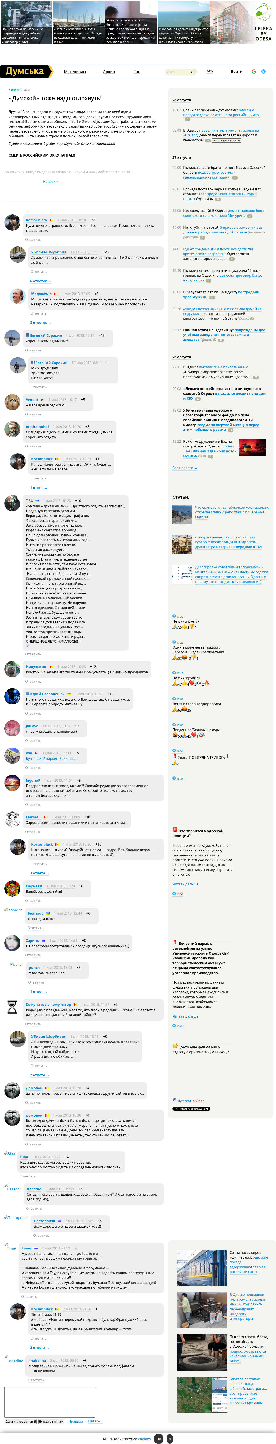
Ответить (33, 239)
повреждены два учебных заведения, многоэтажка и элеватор (224, 334)
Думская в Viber (191, 1101)
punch (34, 967)
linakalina (37, 1360)
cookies (144, 1438)
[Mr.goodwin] (18, 303)
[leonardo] (13, 910)
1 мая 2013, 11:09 (66, 817)
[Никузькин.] (12, 676)
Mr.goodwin (41, 293)
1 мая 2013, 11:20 (61, 886)
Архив (109, 72)
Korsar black (36, 220)
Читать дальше (185, 884)
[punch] (17, 964)
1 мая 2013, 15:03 (58, 967)
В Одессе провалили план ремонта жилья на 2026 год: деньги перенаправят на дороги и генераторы (247, 1306)
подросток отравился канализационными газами (208, 174)
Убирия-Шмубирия (48, 252)
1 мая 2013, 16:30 (67, 1115)
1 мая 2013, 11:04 (58, 780)
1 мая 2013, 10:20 (67, 426)
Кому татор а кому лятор (48, 1004)
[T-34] (12, 510)
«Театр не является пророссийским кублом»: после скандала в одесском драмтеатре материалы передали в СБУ (228, 542)
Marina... (34, 817)
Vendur (32, 399)
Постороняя (44, 1221)
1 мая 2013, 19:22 (46, 1157)
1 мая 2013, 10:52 (56, 726)
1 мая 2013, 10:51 (89, 694)
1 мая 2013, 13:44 (68, 913)
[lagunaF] (12, 789)
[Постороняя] (16, 1217)
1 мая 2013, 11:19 (84, 252)
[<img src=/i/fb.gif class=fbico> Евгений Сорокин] (12, 344)
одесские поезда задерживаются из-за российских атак (221, 112)
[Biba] (9, 1153)
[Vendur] (12, 409)
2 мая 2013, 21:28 (77, 1309)
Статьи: (181, 497)
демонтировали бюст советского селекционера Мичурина (223, 213)
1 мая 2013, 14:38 (63, 940)
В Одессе (191, 130)
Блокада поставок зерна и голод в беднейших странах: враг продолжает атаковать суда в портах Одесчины (248, 1391)
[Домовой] (12, 1097)
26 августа (181, 357)
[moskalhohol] (12, 436)
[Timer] (10, 1248)
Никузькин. (36, 666)
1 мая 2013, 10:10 (72, 220)
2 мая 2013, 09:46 (79, 1221)
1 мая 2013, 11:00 (56, 753)
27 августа (181, 157)
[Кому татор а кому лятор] (12, 1013)
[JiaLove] (12, 735)
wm (29, 753)
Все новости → (185, 467)
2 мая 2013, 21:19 (56, 1248)
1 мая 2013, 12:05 (76, 293)
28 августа (181, 99)
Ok (158, 1438)
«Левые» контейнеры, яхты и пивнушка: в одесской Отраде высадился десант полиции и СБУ (78, 35)
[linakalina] (13, 1360)
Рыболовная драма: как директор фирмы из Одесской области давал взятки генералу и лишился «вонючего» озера (184, 35)
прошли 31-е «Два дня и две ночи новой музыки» (210, 451)
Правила (75, 1421)
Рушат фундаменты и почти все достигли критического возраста (218, 251)
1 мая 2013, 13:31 (77, 459)
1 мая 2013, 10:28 (72, 666)
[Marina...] (12, 826)
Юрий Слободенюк (47, 694)
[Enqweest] (12, 895)
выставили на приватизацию (223, 367)
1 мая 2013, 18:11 (84, 1036)
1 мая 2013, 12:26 (77, 844)
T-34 (29, 500)
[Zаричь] (12, 949)
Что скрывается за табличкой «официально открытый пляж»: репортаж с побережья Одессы (232, 512)
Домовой (34, 1088)
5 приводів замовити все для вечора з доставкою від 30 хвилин (222, 230)
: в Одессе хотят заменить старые (216, 256)
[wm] (12, 762)
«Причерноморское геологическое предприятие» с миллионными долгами (217, 374)
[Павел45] (12, 1189)
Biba (24, 1157)
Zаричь (32, 940)
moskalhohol (37, 426)
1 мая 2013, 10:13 (80, 335)
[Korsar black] (12, 229)
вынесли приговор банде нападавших (222, 278)
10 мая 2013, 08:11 (87, 362)
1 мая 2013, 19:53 (60, 1189)
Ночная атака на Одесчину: (209, 329)
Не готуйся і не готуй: (201, 227)
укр (210, 71)
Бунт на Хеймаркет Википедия (52, 758)
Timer (27, 1248)
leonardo (36, 913)
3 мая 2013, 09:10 (64, 1360)
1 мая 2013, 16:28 (67, 1088)
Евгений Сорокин (45, 335)
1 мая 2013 (15, 90)
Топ (137, 72)
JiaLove (32, 726)
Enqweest (34, 886)
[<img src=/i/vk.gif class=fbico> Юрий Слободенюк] (12, 703)
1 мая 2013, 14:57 (95, 1004)
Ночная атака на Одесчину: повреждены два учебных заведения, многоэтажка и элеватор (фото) (22, 35)
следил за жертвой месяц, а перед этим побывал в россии (221, 427)
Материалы (75, 72)
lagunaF (33, 780)
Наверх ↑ (50, 181)
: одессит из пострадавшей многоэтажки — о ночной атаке (216, 316)
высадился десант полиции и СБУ (224, 396)
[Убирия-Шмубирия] (18, 261)
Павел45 (34, 1189)
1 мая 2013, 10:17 (63, 399)
